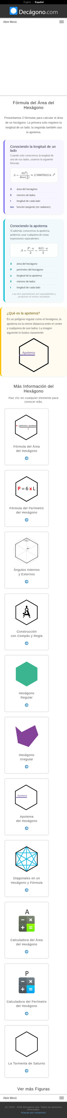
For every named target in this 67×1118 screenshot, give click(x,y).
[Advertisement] (33, 60)
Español (39, 2)
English (27, 2)
